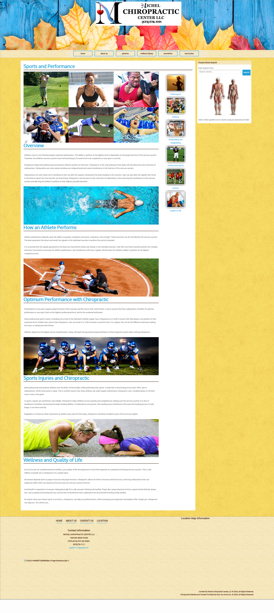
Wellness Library (146, 53)
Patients (125, 53)
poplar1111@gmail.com (78, 547)
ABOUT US (71, 520)
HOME (59, 520)
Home (83, 53)
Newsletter (168, 53)
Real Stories (189, 53)
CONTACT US (86, 520)
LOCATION (102, 520)
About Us (104, 53)
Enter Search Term (205, 68)
